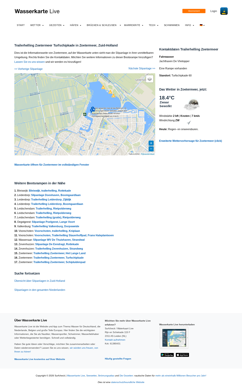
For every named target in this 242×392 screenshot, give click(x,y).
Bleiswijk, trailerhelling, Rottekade (50, 190)
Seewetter (91, 375)
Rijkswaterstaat (147, 153)
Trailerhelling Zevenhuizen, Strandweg (59, 248)
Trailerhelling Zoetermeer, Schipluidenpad (59, 262)
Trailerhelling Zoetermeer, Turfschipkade (58, 257)
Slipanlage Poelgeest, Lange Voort (53, 221)
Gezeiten (55, 25)
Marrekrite (132, 25)
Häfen (74, 25)
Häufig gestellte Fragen (118, 358)
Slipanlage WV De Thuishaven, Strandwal (59, 239)
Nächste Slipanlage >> (142, 68)
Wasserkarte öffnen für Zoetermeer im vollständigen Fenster (51, 164)
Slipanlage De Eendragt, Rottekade (57, 244)
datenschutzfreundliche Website (127, 382)
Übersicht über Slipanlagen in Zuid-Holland (39, 280)
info (188, 25)
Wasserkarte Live (76, 375)
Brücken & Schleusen (101, 25)
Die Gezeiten (126, 375)
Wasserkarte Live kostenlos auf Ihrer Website (39, 359)
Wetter (35, 25)
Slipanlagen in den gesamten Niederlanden (39, 289)
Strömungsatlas (106, 375)
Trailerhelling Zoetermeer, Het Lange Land (59, 253)
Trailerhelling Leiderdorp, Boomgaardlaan (57, 204)
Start (21, 25)
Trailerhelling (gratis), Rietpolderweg (58, 217)
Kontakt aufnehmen (115, 339)
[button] (84, 114)
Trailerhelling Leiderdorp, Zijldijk (51, 199)
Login (213, 11)
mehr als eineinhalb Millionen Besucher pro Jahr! (180, 375)
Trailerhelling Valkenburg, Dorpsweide (55, 226)
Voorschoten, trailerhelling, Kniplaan (57, 231)
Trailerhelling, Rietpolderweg (53, 208)
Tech (152, 25)
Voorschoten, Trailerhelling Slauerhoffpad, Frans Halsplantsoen (74, 235)
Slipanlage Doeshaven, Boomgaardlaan (56, 195)
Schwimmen (172, 25)
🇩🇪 (201, 25)
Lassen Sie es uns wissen (29, 61)
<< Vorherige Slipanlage (28, 69)
